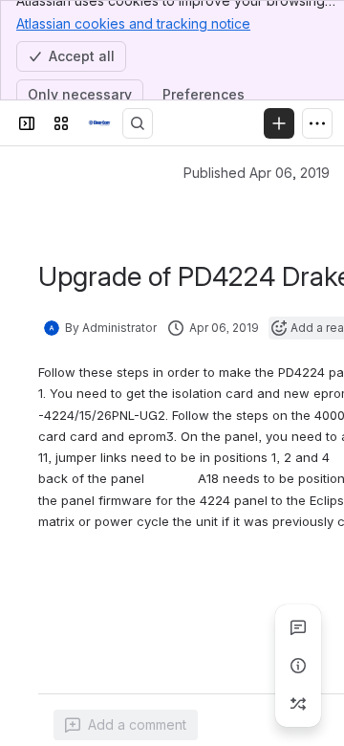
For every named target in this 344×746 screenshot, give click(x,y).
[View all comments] (298, 627)
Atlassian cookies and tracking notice (133, 23)
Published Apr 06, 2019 (256, 173)
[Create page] (298, 704)
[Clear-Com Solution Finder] (99, 123)
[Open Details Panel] (298, 665)
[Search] (137, 123)
